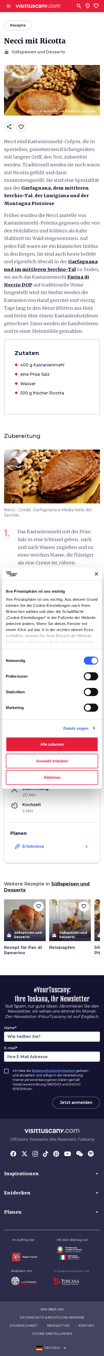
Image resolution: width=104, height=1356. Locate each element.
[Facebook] (13, 1154)
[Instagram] (35, 1154)
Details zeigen (75, 728)
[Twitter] (24, 1154)
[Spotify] (91, 1154)
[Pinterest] (56, 1154)
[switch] (91, 676)
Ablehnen (52, 777)
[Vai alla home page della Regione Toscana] (24, 1257)
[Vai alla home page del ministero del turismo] (72, 1257)
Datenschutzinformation (53, 1071)
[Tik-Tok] (45, 1154)
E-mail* (10, 1048)
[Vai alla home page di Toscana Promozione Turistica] (71, 1281)
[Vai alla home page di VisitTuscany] (38, 6)
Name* (10, 1028)
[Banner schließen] (96, 574)
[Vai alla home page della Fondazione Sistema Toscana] (23, 1281)
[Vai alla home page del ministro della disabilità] (72, 1250)
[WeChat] (79, 1154)
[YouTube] (67, 1154)
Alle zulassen (52, 744)
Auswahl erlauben (52, 761)
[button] (52, 1173)
